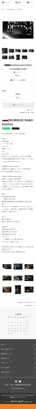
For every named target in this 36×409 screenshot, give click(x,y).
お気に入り (19, 72)
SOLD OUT (19, 105)
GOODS (19, 9)
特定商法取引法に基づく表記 (23, 384)
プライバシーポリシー (18, 388)
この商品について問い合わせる (25, 302)
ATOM (12, 384)
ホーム (3, 9)
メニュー (7, 2)
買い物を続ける (29, 305)
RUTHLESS (11, 9)
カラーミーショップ (7, 395)
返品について (30, 110)
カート (31, 2)
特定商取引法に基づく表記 (27, 112)
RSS (6, 384)
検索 (19, 2)
